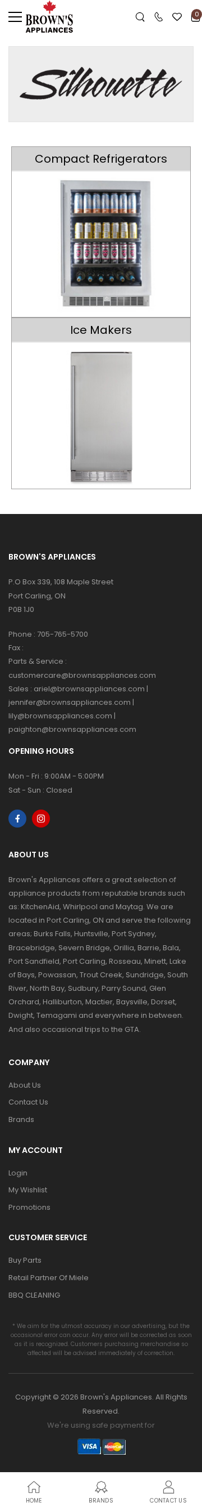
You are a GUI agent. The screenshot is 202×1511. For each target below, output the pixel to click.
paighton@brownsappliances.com (72, 729)
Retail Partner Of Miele (48, 1277)
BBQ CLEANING (34, 1295)
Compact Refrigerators (101, 159)
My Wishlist (27, 1189)
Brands (21, 1119)
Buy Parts (25, 1260)
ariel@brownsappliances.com (89, 688)
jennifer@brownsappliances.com (69, 702)
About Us (24, 1085)
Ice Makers (101, 330)
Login (17, 1173)
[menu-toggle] (15, 17)
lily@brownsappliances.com (60, 715)
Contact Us (28, 1102)
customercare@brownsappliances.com (82, 675)
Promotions (29, 1207)
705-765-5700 (62, 634)
